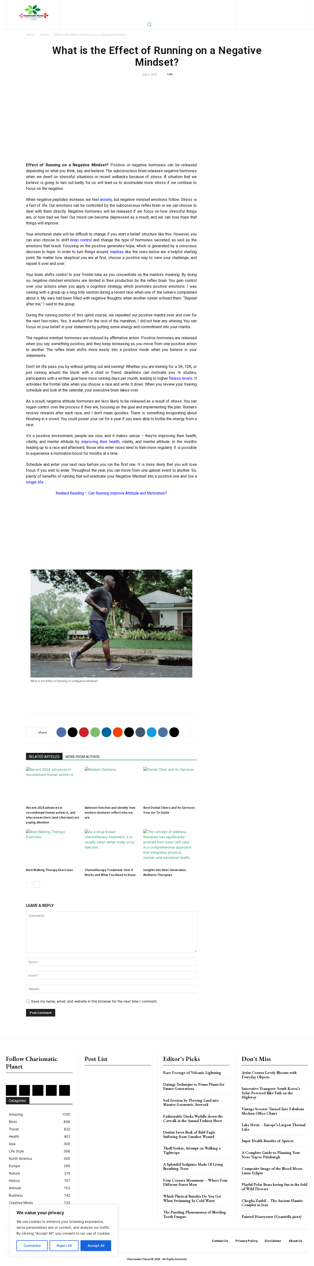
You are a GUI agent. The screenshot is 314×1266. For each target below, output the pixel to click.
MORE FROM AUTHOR (82, 757)
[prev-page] (29, 885)
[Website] (280, 12)
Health (44, 35)
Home (30, 35)
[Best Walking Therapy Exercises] (52, 847)
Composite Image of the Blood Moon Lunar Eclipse (272, 1170)
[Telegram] (152, 732)
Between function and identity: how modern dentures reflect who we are (110, 812)
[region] (64, 1230)
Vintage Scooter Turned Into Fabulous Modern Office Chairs (273, 1111)
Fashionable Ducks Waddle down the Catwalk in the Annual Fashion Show (193, 1118)
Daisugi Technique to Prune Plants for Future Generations (193, 1086)
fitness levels (181, 378)
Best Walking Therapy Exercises (49, 870)
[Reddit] (256, 12)
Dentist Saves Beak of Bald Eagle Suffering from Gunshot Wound (189, 1134)
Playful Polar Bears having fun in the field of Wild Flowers (274, 1186)
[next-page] (37, 885)
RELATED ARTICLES (44, 757)
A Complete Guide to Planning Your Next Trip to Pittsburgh (271, 1155)
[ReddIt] (118, 732)
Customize (32, 1245)
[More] (186, 732)
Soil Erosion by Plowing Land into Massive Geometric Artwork (191, 1102)
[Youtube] (287, 12)
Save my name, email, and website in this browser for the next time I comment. (94, 1001)
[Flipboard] (262, 4)
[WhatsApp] (95, 732)
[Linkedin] (278, 4)
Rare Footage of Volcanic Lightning (192, 1072)
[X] (272, 12)
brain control (81, 240)
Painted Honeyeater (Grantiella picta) (271, 1216)
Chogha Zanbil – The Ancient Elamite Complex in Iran (272, 1203)
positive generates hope (113, 246)
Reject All (64, 1245)
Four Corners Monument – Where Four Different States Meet (195, 1182)
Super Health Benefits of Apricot (268, 1140)
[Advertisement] (111, 122)
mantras (117, 251)
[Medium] (286, 4)
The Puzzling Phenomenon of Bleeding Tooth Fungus (194, 1214)
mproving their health (100, 441)
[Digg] (174, 732)
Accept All (96, 1245)
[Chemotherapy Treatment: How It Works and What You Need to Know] (111, 847)
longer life (34, 482)
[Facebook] (254, 4)
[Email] (129, 732)
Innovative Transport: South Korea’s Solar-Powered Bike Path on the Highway (271, 1093)
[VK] (163, 732)
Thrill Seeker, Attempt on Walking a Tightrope (192, 1150)
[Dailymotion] (246, 4)
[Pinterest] (294, 4)
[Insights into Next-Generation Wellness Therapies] (170, 847)
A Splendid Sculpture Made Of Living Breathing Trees (193, 1166)
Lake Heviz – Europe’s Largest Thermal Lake (273, 1127)
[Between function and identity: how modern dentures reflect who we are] (111, 785)
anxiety (106, 199)
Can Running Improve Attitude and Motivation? (127, 493)
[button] (149, 24)
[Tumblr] (140, 732)
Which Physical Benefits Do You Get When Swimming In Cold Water (192, 1198)
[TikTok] (264, 12)
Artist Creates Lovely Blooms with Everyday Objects (269, 1075)
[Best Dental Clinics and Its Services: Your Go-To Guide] (170, 785)
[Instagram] (270, 4)
